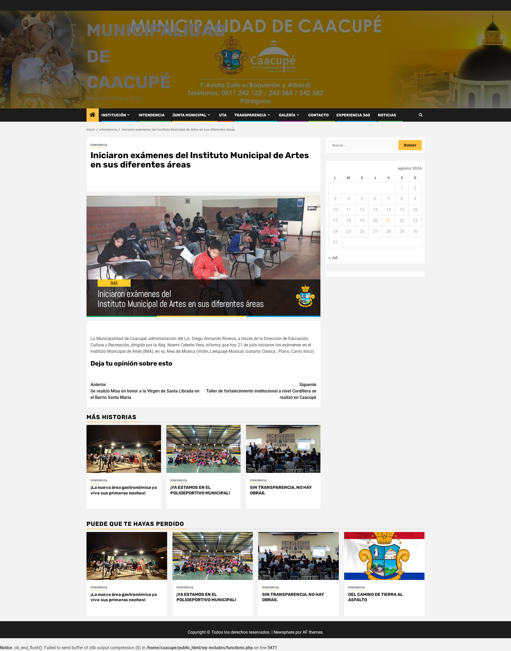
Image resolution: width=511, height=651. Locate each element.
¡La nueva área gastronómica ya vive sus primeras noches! (123, 490)
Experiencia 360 (353, 115)
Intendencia (98, 145)
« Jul (332, 257)
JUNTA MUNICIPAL (189, 115)
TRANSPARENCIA (250, 115)
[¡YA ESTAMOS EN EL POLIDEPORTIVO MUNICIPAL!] (203, 449)
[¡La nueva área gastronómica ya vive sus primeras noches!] (123, 449)
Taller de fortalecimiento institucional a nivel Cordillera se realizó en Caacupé (261, 391)
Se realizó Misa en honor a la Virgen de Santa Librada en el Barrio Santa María (144, 391)
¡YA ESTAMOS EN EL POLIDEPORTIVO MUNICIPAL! (200, 490)
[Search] (420, 115)
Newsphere (284, 632)
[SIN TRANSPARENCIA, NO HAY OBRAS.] (283, 449)
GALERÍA (287, 115)
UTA (222, 115)
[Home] (93, 115)
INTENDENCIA (151, 115)
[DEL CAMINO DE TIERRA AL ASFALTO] (384, 556)
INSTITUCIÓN (113, 115)
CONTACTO (318, 115)
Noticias (387, 115)
